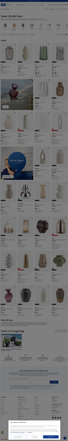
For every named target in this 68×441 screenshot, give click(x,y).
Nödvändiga (35, 436)
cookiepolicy (30, 432)
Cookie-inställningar (18, 436)
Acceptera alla (51, 436)
